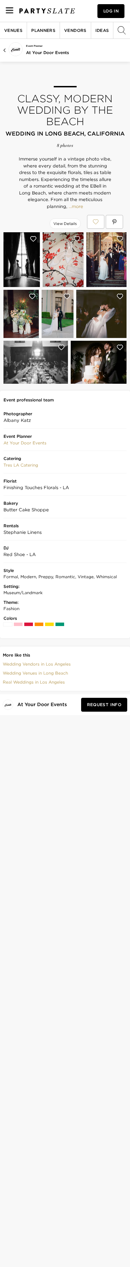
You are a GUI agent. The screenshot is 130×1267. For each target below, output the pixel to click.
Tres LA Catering (20, 465)
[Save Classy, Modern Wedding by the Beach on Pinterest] (114, 222)
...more (75, 206)
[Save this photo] (33, 239)
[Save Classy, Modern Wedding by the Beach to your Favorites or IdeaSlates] (95, 222)
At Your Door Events (47, 52)
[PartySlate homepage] (47, 11)
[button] (24, 443)
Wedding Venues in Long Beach (35, 673)
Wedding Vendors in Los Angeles (37, 664)
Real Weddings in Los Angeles (34, 682)
